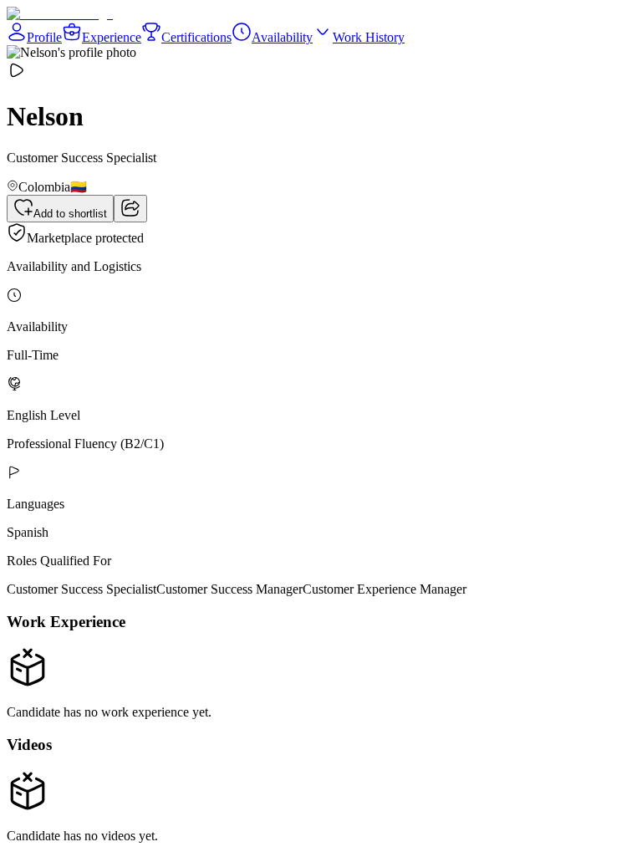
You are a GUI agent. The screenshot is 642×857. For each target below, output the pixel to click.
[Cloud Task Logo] (60, 14)
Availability (282, 37)
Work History (369, 37)
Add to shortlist (70, 213)
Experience (111, 37)
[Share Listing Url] (130, 208)
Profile (44, 37)
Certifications (196, 37)
